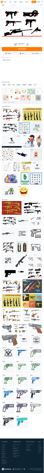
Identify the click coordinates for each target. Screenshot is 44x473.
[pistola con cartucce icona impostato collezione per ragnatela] (8, 260)
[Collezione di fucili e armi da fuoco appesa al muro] (34, 272)
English (38, 443)
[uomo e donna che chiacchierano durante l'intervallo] (11, 178)
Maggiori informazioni (6, 59)
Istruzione (4, 450)
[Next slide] (39, 84)
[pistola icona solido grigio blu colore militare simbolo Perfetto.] (35, 393)
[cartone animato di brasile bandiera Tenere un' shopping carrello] (9, 191)
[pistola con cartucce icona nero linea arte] (35, 246)
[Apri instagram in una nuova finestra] (15, 468)
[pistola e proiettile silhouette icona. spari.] (14, 272)
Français (39, 450)
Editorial (21, 1)
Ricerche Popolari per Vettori (16, 450)
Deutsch (39, 448)
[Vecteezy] (2, 2)
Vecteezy (3, 445)
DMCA (14, 445)
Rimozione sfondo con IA (4, 460)
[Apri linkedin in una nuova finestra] (17, 468)
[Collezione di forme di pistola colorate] (11, 114)
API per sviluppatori (4, 453)
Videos (15, 1)
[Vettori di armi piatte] (11, 315)
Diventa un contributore (28, 449)
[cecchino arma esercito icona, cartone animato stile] (23, 220)
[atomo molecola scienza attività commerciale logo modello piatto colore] (37, 166)
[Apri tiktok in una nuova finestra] (20, 468)
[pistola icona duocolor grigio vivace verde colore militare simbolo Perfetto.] (35, 352)
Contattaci (28, 445)
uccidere (18, 84)
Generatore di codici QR (4, 463)
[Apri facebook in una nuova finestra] (13, 468)
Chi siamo (28, 447)
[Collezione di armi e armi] (32, 114)
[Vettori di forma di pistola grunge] (32, 285)
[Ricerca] (38, 5)
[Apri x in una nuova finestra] (22, 468)
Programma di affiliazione (15, 448)
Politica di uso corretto (36, 469)
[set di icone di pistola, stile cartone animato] (35, 220)
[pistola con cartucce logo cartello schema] (22, 233)
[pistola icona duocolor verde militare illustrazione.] (8, 366)
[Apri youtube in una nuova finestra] (24, 468)
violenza (24, 84)
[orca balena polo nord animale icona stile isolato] (22, 154)
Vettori (5, 1)
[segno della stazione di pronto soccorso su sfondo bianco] (25, 178)
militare (30, 84)
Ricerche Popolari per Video (16, 456)
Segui (28, 44)
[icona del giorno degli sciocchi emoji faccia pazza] (24, 191)
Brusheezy (4, 443)
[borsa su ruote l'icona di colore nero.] (7, 166)
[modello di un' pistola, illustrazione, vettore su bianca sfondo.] (35, 328)
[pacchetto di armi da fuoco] (10, 127)
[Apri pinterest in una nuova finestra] (18, 468)
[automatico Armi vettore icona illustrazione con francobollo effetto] (21, 260)
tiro (13, 84)
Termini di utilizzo (31, 468)
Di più (26, 1)
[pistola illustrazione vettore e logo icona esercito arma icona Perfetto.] (7, 328)
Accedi (38, 1)
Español (38, 445)
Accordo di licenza (16, 443)
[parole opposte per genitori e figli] (26, 166)
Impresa (3, 448)
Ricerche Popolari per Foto (16, 453)
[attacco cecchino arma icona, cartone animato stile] (8, 233)
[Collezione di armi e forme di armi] (32, 300)
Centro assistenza (29, 443)
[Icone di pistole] (11, 207)
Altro (38, 452)
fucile (35, 84)
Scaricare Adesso (22, 49)
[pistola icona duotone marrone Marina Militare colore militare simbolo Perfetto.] (22, 393)
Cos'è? (11, 57)
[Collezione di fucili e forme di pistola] (32, 207)
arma (9, 84)
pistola (4, 84)
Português (39, 447)
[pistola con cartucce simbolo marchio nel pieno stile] (35, 233)
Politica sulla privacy (37, 468)
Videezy (3, 447)
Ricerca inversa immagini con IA (4, 456)
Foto (10, 1)
